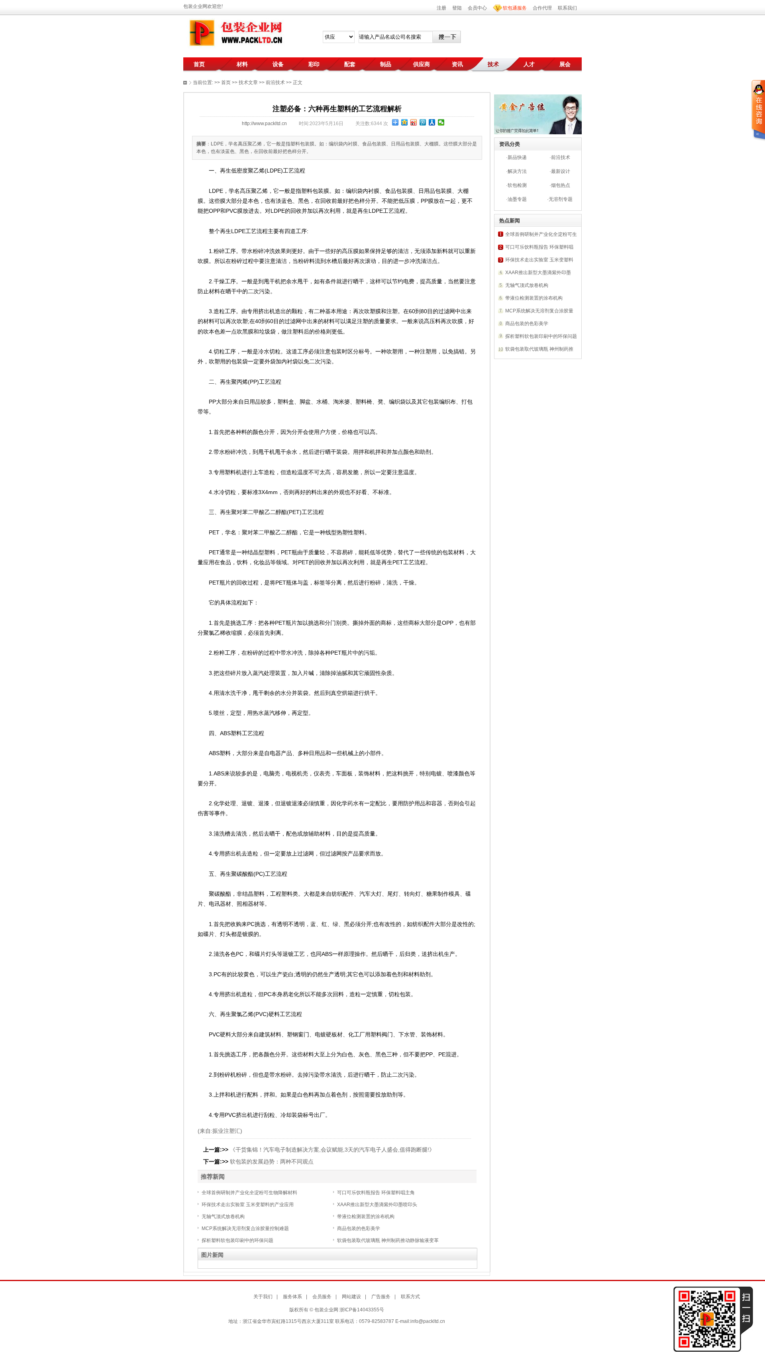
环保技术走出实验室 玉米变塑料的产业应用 (248, 1204)
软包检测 (517, 185)
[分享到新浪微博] (413, 122)
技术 (493, 64)
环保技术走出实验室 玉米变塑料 (539, 260)
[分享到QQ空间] (404, 122)
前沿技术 (560, 157)
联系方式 (410, 1296)
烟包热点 (560, 185)
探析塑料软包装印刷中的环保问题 (237, 1240)
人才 (529, 64)
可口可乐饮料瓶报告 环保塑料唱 (539, 247)
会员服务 (322, 1296)
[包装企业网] (235, 33)
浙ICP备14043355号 (361, 1310)
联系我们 (567, 8)
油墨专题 (517, 199)
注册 (441, 8)
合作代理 (542, 8)
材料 (242, 64)
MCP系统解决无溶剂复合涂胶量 (539, 311)
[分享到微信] (441, 122)
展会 (565, 64)
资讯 (457, 64)
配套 (349, 64)
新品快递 (517, 157)
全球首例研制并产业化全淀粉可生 (541, 234)
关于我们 (263, 1296)
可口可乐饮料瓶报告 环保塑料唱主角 (376, 1192)
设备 (278, 64)
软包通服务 (515, 8)
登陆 (457, 8)
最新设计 (560, 171)
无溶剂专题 (561, 199)
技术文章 (248, 82)
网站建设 (351, 1296)
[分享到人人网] (432, 122)
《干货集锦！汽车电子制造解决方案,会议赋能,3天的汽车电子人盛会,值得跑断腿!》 (332, 1149)
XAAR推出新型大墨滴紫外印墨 (538, 272)
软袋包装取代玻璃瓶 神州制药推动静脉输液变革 (388, 1240)
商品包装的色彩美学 (358, 1228)
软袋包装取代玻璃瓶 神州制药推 (539, 349)
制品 (385, 64)
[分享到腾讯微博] (423, 122)
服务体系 (292, 1296)
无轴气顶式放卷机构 (223, 1216)
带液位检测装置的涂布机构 (365, 1216)
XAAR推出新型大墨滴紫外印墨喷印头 (377, 1204)
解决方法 (517, 171)
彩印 (314, 64)
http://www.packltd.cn (264, 123)
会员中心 (477, 8)
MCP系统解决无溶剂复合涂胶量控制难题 (245, 1228)
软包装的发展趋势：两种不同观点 (272, 1161)
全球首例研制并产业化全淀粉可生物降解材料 (249, 1192)
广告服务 (380, 1296)
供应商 (421, 64)
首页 (199, 64)
